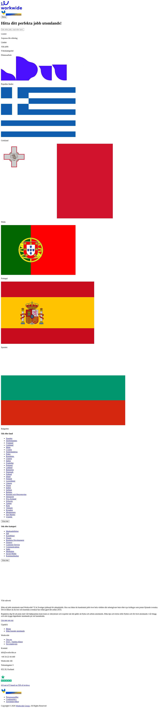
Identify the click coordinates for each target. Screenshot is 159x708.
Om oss (9, 639)
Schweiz (9, 501)
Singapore (10, 497)
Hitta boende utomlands (15, 631)
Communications (12, 547)
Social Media (11, 554)
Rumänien (10, 456)
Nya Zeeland (11, 499)
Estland (9, 474)
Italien (8, 461)
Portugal (9, 465)
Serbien (9, 490)
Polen (8, 454)
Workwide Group (23, 706)
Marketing (10, 551)
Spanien (9, 438)
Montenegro (11, 512)
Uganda (9, 517)
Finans (8, 538)
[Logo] (79, 5)
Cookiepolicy (11, 699)
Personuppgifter (12, 697)
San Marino (10, 515)
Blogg (8, 629)
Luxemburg (10, 481)
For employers (11, 644)
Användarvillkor (12, 702)
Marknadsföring (12, 531)
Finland (9, 479)
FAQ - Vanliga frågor (14, 642)
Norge (8, 485)
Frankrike (10, 463)
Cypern (9, 450)
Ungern (9, 459)
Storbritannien (11, 441)
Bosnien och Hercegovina (16, 494)
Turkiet (9, 503)
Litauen (9, 483)
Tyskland (9, 443)
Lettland (9, 467)
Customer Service (13, 545)
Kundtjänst (10, 536)
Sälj (7, 533)
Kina (8, 506)
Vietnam (9, 508)
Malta (8, 447)
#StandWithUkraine (13, 14)
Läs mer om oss (7, 620)
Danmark (9, 472)
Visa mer (5, 521)
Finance (9, 542)
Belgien (9, 492)
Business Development (15, 540)
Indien (8, 488)
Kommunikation (12, 556)
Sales (8, 549)
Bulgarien (10, 470)
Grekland (9, 445)
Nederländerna (12, 452)
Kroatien (9, 510)
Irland (8, 476)
